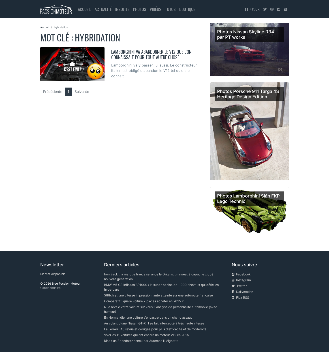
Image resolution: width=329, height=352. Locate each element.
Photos (139, 9)
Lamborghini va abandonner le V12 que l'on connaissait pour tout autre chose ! (151, 54)
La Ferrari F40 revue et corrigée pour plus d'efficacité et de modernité (155, 329)
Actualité (103, 9)
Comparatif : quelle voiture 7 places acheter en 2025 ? (144, 301)
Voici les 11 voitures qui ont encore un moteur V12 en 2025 (146, 335)
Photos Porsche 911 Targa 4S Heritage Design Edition (248, 94)
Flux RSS (241, 297)
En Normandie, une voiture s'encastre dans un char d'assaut (148, 317)
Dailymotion (243, 292)
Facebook (242, 274)
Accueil (84, 9)
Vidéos (155, 9)
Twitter (241, 286)
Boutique (187, 9)
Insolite (122, 9)
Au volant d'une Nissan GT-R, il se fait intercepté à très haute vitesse (154, 323)
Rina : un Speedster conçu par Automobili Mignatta (141, 341)
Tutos (170, 9)
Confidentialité (50, 288)
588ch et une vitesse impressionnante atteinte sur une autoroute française (158, 295)
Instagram (242, 280)
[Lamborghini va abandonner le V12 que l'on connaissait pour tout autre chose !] (72, 63)
